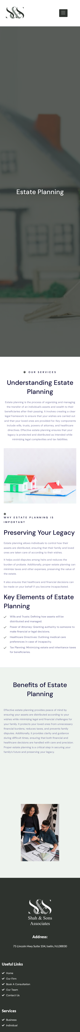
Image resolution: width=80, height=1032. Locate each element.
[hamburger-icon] (63, 13)
